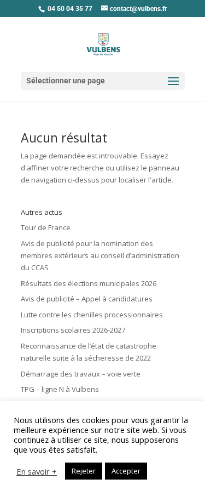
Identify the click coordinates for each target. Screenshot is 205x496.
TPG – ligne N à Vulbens (60, 389)
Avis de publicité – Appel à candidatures (87, 299)
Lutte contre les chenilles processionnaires (92, 315)
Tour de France (46, 227)
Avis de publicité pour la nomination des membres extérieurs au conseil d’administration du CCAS (100, 255)
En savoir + (36, 471)
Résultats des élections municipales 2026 (88, 283)
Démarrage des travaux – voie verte (80, 374)
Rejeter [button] (84, 471)
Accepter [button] (126, 471)
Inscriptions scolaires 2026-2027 (73, 330)
